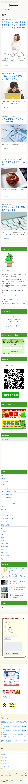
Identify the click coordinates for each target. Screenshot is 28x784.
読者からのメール (5, 559)
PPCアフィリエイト (6, 485)
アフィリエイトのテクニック (8, 491)
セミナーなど (4, 500)
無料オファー (4, 543)
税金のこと (4, 552)
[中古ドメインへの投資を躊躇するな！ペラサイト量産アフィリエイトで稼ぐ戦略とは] (14, 50)
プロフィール (4, 515)
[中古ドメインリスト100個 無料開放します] (14, 229)
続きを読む (6, 65)
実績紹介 (3, 754)
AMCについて (5, 475)
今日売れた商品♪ (5, 525)
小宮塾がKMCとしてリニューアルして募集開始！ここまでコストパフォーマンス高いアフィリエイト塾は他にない (14, 722)
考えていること (5, 555)
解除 (15, 344)
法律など (3, 540)
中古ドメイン (4, 522)
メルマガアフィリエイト (7, 518)
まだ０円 (8, 622)
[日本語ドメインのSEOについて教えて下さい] (14, 98)
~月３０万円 (8, 627)
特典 (2, 549)
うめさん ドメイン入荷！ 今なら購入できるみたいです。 (14, 162)
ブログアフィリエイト (7, 512)
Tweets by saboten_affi (8, 607)
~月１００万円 (9, 629)
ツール (2, 506)
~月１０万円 (8, 626)
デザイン (3, 509)
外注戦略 (3, 531)
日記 (2, 534)
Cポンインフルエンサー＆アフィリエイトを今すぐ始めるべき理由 (17, 570)
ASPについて (4, 478)
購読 (11, 344)
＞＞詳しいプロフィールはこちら (11, 296)
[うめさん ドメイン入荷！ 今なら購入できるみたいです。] (14, 186)
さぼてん (22, 655)
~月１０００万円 (9, 632)
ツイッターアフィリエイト (8, 503)
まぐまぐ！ (22, 352)
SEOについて (4, 488)
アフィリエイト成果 (6, 494)
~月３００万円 (9, 631)
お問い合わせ (4, 757)
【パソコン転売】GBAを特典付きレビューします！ (17, 582)
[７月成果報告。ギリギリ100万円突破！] (14, 141)
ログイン (3, 768)
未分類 (2, 537)
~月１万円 (8, 624)
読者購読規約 (15, 351)
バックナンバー (7, 353)
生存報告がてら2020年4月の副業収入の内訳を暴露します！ (17, 588)
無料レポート (4, 546)
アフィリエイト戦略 (6, 497)
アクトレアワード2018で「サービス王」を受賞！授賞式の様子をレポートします (17, 595)
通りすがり (3, 732)
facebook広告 (4, 481)
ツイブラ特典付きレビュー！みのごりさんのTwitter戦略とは (17, 575)
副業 (2, 528)
